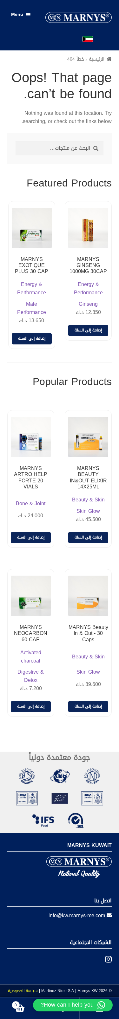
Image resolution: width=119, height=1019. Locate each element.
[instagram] (104, 959)
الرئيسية (96, 59)
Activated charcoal (30, 657)
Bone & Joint (30, 504)
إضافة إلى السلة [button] (88, 330)
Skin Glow (88, 511)
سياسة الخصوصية (23, 990)
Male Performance (31, 308)
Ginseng (88, 304)
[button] (73, 1005)
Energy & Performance (88, 288)
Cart (27, 1003)
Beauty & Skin (88, 500)
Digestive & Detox (30, 676)
